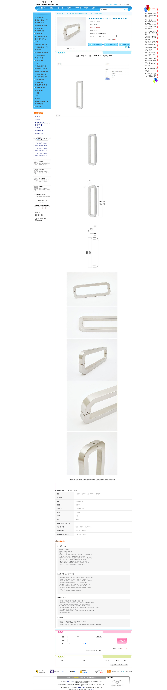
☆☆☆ (75, 644)
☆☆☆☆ (82, 644)
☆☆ (71, 644)
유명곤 (92, 689)
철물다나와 (70, 681)
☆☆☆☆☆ (89, 644)
